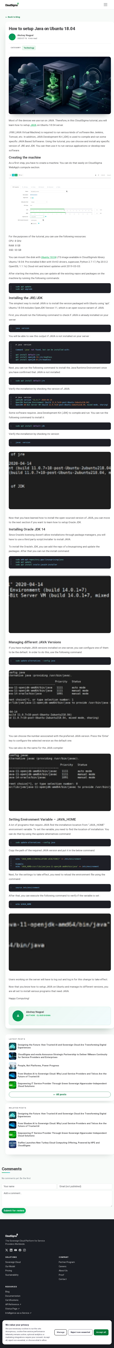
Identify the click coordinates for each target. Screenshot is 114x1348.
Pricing (8, 1270)
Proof (61, 1275)
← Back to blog (12, 17)
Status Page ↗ (12, 1309)
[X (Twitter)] (6, 1250)
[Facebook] (20, 1250)
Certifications (11, 1300)
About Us (63, 1270)
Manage (60, 1332)
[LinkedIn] (11, 1250)
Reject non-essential (80, 1332)
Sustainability (11, 1275)
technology (29, 48)
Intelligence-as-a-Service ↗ (18, 1313)
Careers (62, 1266)
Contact (63, 1279)
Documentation (12, 1296)
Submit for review (14, 1210)
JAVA (33, 125)
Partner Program (67, 1262)
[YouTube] (15, 1250)
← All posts (59, 1094)
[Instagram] (24, 1250)
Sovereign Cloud (13, 1262)
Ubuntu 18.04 (48, 257)
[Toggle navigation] (105, 4)
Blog (7, 1291)
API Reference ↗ (13, 1304)
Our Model (10, 1266)
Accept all (101, 1332)
